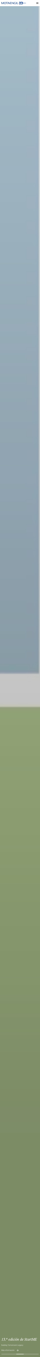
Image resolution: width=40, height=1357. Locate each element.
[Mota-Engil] (13, 3)
